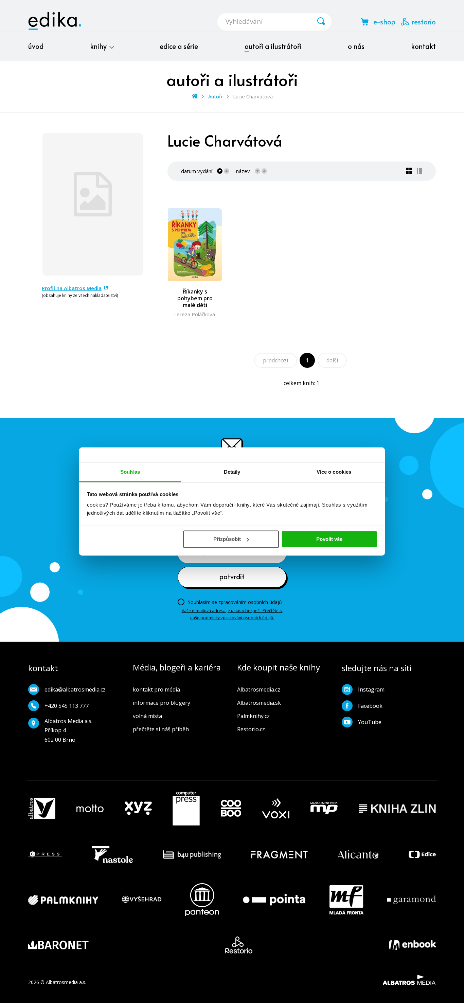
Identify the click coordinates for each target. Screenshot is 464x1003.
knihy (99, 46)
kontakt (423, 46)
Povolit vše (329, 539)
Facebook (370, 705)
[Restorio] (239, 945)
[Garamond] (411, 899)
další (332, 360)
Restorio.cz (251, 729)
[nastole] (112, 854)
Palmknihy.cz (253, 716)
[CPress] (45, 854)
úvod (35, 46)
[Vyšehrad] (142, 899)
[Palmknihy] (63, 899)
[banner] (54, 21)
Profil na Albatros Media (72, 288)
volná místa (147, 716)
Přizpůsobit (227, 539)
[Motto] (90, 808)
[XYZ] (138, 808)
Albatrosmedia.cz (258, 689)
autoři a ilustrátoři (273, 46)
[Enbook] (412, 945)
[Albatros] (42, 808)
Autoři (215, 96)
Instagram (371, 689)
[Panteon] (202, 899)
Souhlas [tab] (130, 472)
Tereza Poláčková (194, 314)
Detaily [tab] (232, 472)
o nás (356, 46)
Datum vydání (196, 171)
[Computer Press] (186, 808)
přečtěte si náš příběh (161, 729)
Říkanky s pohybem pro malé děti (195, 298)
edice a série (179, 46)
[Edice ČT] (422, 854)
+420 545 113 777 (66, 705)
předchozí (275, 360)
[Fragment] (279, 854)
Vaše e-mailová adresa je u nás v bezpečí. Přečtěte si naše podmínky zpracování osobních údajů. (232, 614)
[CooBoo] (231, 808)
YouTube (369, 722)
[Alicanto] (358, 854)
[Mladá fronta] (346, 899)
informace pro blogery (161, 702)
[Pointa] (274, 899)
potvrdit (232, 576)
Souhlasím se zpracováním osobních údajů (235, 602)
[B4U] (192, 854)
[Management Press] (324, 808)
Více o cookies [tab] (334, 472)
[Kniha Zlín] (397, 808)
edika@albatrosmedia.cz (75, 689)
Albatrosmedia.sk (259, 702)
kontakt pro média (156, 689)
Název (243, 171)
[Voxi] (276, 808)
